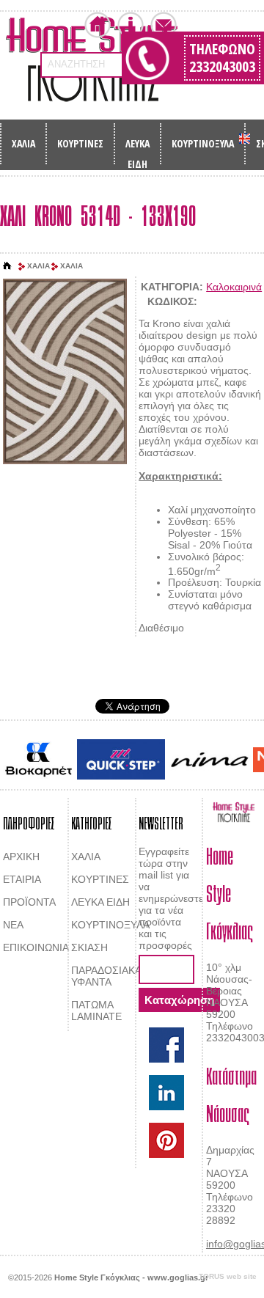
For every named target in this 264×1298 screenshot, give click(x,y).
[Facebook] (166, 1045)
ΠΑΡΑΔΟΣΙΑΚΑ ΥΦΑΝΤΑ (106, 976)
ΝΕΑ (13, 925)
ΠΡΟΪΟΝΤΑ (29, 902)
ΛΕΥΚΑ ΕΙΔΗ (137, 147)
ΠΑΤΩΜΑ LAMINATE (96, 1010)
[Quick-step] (121, 759)
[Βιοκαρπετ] (38, 760)
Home (97, 25)
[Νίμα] (209, 759)
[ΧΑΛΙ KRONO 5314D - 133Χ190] (65, 372)
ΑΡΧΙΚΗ (21, 856)
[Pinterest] (166, 1140)
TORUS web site (228, 1276)
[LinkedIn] (166, 1092)
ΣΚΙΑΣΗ (89, 947)
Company (130, 25)
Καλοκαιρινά (234, 287)
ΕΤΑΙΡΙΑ (22, 879)
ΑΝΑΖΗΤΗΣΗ (76, 64)
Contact (163, 25)
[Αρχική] (7, 266)
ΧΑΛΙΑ (23, 143)
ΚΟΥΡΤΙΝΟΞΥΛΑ (203, 143)
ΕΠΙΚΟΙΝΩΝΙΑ (36, 947)
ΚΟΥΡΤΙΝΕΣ (80, 143)
